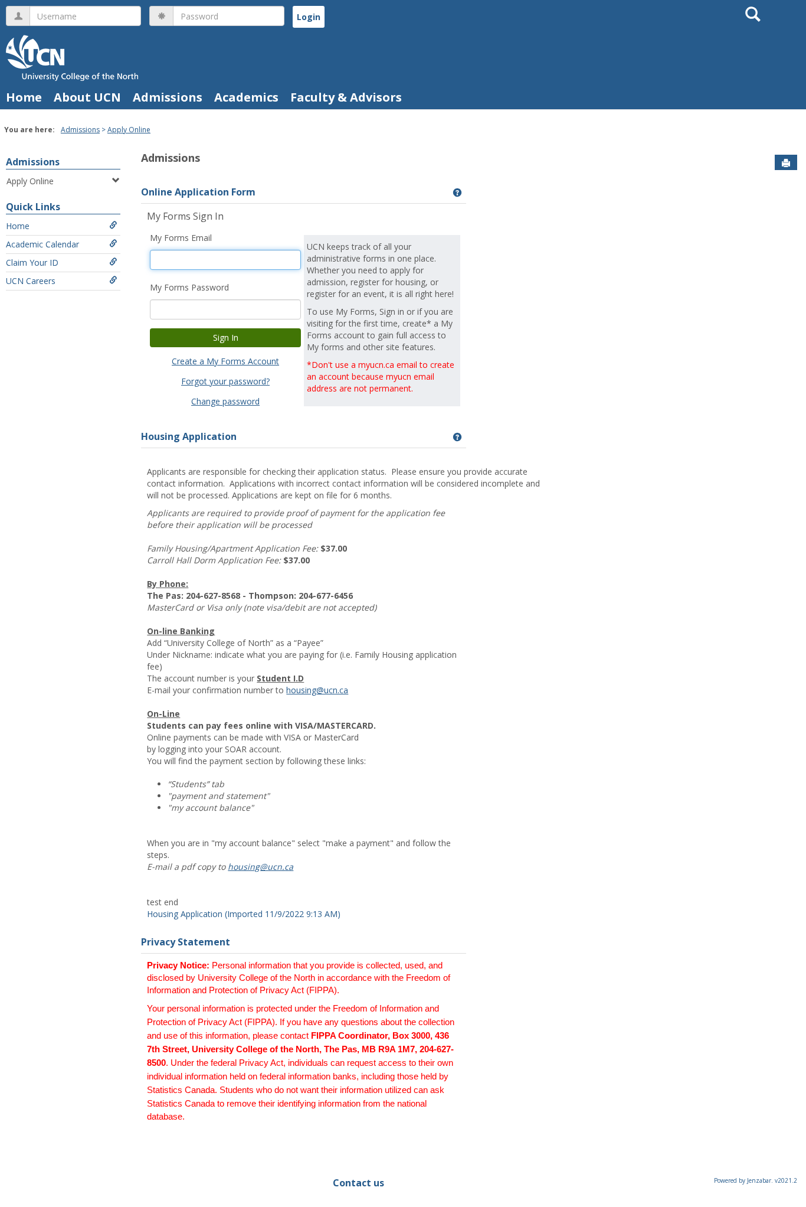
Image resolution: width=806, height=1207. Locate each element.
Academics (246, 97)
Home (24, 97)
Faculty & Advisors (346, 97)
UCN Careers (30, 280)
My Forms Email (181, 237)
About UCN (87, 97)
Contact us (358, 1182)
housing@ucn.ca (317, 690)
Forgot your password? (225, 381)
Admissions (167, 97)
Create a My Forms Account (225, 361)
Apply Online (128, 130)
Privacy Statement (185, 941)
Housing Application (189, 436)
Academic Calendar (42, 244)
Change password (225, 401)
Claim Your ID (32, 262)
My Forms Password (189, 287)
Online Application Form (198, 191)
